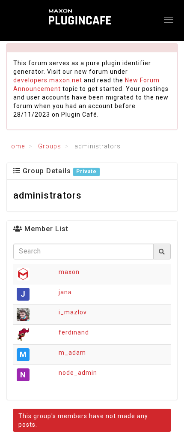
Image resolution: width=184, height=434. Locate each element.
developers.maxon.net (47, 80)
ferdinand (74, 332)
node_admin (78, 372)
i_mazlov (73, 312)
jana (65, 292)
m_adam (72, 352)
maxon (69, 271)
